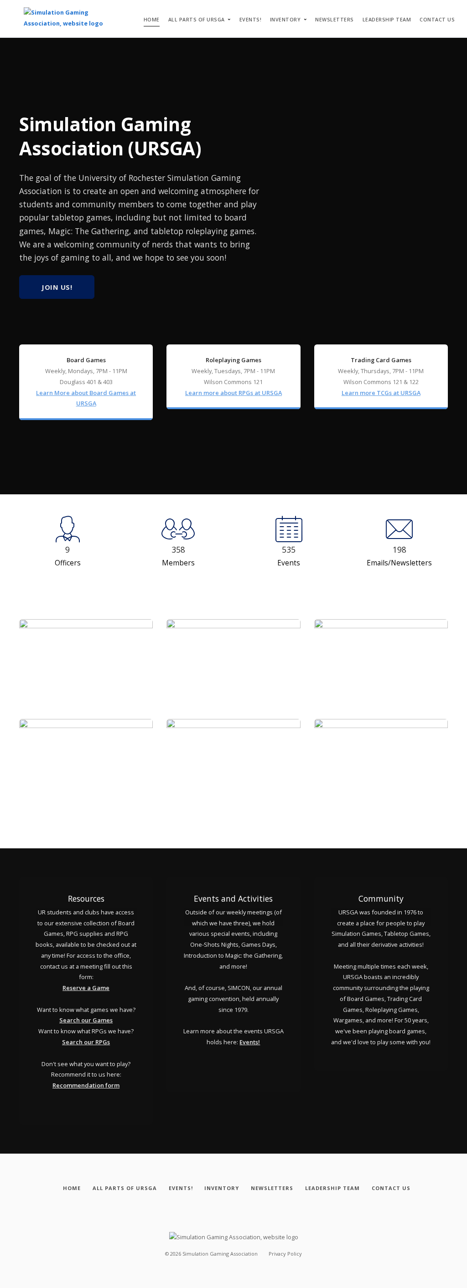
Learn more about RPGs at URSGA (233, 393)
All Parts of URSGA (196, 19)
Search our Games (86, 1020)
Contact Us (437, 19)
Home (152, 19)
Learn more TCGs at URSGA (381, 393)
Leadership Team (387, 19)
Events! (250, 19)
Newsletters (334, 19)
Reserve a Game (85, 988)
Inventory (285, 19)
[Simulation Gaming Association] (67, 18)
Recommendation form (85, 1085)
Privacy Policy (285, 1253)
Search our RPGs (86, 1042)
